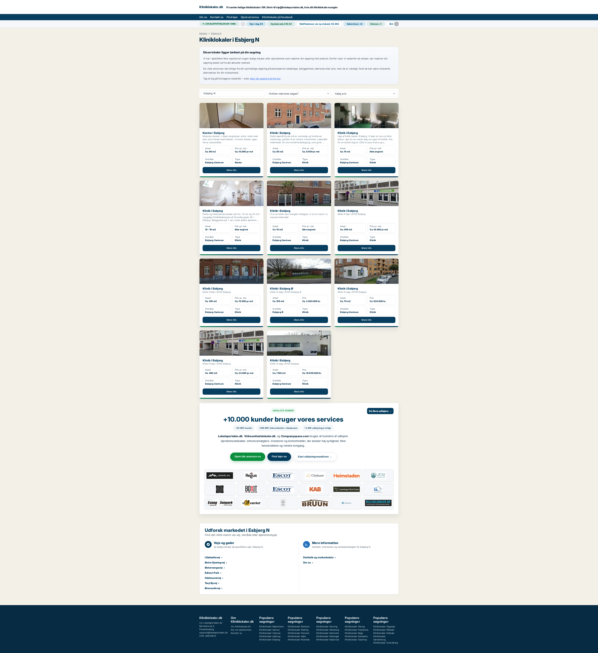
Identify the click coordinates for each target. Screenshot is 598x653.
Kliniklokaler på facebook (277, 17)
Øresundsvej (212, 588)
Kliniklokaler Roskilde (299, 639)
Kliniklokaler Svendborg (385, 642)
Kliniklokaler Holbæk (383, 633)
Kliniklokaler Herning (326, 626)
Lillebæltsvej (212, 557)
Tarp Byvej (211, 583)
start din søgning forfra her (265, 78)
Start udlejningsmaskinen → (315, 456)
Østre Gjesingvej (215, 562)
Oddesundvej (213, 577)
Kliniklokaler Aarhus (269, 629)
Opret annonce (250, 17)
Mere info (232, 170)
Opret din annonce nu (248, 456)
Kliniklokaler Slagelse (384, 626)
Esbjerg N (216, 33)
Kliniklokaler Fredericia (356, 629)
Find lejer (232, 17)
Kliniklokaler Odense (269, 633)
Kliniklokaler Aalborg (269, 636)
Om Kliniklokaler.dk (241, 626)
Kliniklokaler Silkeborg (327, 629)
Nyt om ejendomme (241, 629)
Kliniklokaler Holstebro (356, 636)
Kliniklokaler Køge (354, 633)
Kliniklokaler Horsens (298, 633)
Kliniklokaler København (271, 626)
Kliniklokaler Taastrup (356, 639)
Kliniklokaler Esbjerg (269, 639)
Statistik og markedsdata (318, 557)
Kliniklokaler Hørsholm (327, 633)
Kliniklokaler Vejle (297, 636)
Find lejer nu (279, 456)
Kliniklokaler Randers (298, 626)
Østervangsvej (214, 567)
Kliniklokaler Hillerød (383, 629)
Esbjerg (203, 33)
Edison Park (212, 572)
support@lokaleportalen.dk (213, 632)
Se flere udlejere (380, 411)
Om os (203, 17)
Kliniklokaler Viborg (355, 626)
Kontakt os (216, 17)
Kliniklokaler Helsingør (327, 636)
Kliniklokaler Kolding (298, 629)
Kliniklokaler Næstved (327, 639)
